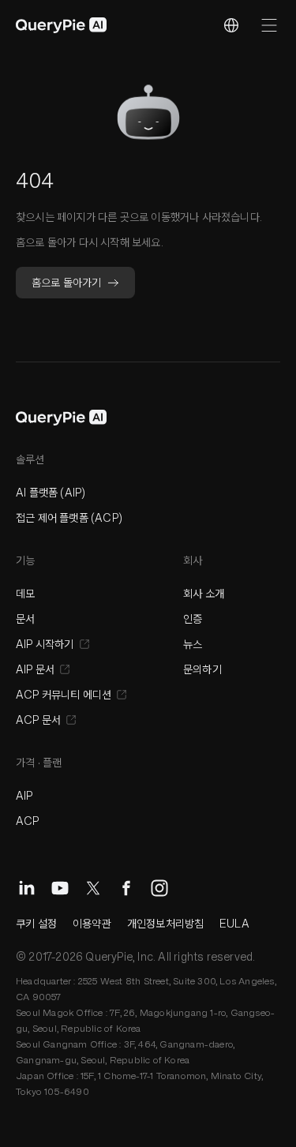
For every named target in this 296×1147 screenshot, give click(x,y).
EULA (234, 923)
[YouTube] (60, 888)
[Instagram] (159, 888)
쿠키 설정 (36, 923)
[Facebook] (126, 888)
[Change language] (231, 25)
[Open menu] (269, 25)
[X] (93, 888)
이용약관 (92, 923)
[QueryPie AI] (61, 25)
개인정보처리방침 (165, 923)
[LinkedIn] (27, 888)
